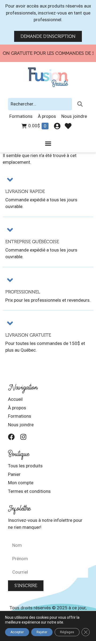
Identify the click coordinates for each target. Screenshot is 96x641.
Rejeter (42, 632)
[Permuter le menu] (48, 143)
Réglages (67, 632)
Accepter (17, 632)
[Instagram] (23, 437)
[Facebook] (11, 437)
